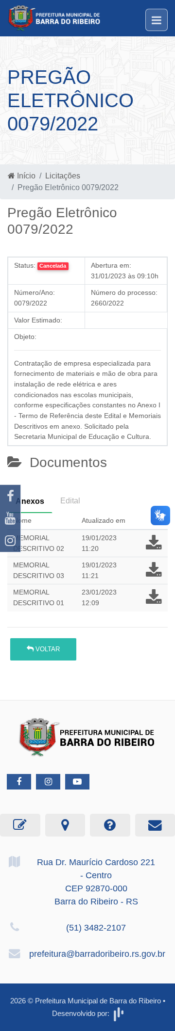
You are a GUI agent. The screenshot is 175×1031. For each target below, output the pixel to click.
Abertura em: (111, 265)
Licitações (62, 176)
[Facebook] (10, 496)
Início (25, 176)
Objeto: (25, 336)
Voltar (47, 649)
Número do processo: (124, 292)
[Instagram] (10, 541)
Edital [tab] (70, 501)
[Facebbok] (19, 781)
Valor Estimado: (38, 320)
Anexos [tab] (30, 501)
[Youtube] (10, 518)
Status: (24, 265)
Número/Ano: (34, 292)
